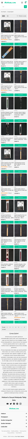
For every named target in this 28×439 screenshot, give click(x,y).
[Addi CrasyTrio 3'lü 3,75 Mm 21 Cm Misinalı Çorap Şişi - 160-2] (7, 153)
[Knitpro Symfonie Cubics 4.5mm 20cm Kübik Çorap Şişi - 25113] (20, 279)
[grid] (3, 16)
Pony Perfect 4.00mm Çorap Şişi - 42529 (7, 265)
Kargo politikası (11, 432)
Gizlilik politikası (15, 431)
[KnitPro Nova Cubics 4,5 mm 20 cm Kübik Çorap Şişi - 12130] (20, 103)
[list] (7, 16)
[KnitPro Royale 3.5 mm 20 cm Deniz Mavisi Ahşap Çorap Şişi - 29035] (7, 103)
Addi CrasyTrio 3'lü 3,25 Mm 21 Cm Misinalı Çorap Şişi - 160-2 (7, 37)
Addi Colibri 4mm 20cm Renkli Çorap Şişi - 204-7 (20, 37)
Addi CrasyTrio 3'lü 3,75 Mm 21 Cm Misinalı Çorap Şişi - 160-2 (7, 164)
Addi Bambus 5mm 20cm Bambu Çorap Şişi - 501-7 (6, 241)
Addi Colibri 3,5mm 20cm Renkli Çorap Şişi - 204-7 (20, 190)
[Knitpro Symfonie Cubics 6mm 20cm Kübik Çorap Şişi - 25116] (7, 206)
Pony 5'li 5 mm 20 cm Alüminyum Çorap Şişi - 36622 (7, 63)
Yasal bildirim (19, 432)
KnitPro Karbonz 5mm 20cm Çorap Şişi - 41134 (20, 138)
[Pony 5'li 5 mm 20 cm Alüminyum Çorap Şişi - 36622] (7, 52)
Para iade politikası (6, 431)
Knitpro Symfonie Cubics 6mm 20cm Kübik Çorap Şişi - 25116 (7, 216)
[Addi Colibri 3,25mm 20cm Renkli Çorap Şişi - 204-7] (7, 304)
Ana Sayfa (3, 11)
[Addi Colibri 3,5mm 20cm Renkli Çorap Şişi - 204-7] (20, 179)
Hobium (13, 436)
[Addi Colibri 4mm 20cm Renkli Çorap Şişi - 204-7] (20, 26)
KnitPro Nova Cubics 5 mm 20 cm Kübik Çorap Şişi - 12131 (7, 139)
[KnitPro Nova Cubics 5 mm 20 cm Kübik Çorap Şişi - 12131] (7, 129)
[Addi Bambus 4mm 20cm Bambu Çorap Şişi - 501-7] (20, 153)
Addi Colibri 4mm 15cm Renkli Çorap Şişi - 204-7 (20, 315)
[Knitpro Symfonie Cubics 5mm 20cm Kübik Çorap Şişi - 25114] (7, 279)
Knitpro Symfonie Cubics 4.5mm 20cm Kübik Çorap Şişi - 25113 (20, 290)
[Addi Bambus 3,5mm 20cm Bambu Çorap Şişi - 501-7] (20, 230)
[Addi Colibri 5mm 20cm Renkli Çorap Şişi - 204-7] (7, 179)
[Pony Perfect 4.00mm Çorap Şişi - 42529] (7, 255)
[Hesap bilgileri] (22, 2)
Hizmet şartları (23, 431)
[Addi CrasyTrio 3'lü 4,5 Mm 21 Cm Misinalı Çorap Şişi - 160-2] (20, 206)
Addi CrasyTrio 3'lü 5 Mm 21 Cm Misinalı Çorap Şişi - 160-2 (6, 87)
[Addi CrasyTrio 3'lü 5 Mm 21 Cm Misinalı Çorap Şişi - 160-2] (7, 77)
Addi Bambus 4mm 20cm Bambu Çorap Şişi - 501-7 (19, 164)
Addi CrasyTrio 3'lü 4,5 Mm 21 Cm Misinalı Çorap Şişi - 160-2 (20, 216)
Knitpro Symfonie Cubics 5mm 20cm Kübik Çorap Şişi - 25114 (7, 290)
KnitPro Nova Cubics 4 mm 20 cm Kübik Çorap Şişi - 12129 (20, 63)
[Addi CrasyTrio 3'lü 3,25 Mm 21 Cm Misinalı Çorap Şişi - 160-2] (7, 26)
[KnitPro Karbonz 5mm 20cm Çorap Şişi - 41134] (20, 129)
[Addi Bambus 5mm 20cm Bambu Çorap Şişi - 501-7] (7, 230)
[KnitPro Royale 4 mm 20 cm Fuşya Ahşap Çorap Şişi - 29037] (20, 255)
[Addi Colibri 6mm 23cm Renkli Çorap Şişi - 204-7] (20, 77)
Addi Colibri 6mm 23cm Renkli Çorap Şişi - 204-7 (20, 87)
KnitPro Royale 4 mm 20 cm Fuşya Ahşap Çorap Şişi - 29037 (20, 265)
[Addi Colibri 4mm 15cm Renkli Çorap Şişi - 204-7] (20, 304)
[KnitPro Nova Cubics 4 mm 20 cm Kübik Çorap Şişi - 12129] (20, 52)
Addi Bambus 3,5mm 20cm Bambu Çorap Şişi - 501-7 (20, 241)
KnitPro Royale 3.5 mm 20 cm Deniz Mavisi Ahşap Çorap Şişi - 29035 (7, 114)
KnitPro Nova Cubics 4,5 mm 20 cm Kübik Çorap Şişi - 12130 (19, 114)
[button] (2, 2)
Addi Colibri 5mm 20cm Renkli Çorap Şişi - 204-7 (7, 190)
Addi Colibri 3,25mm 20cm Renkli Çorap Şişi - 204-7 (7, 315)
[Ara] (25, 6)
